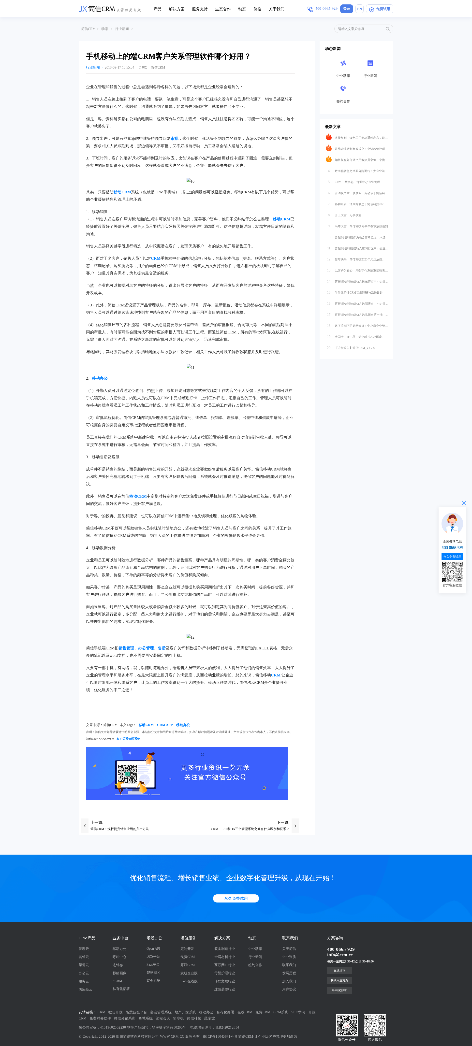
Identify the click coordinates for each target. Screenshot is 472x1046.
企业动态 (255, 949)
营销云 (84, 957)
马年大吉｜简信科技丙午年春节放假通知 (358, 226)
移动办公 (100, 378)
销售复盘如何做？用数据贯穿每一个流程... (358, 160)
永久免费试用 (236, 898)
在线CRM (244, 1012)
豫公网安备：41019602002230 (102, 1027)
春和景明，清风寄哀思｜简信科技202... (357, 204)
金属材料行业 (224, 957)
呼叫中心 (119, 957)
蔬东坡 (209, 1018)
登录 (346, 9)
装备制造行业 (224, 949)
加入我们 (289, 981)
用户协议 (289, 989)
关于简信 (289, 949)
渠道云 (84, 965)
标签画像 (119, 973)
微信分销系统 (124, 1018)
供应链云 (85, 989)
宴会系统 (153, 981)
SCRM (117, 981)
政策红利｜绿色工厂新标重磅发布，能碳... (358, 138)
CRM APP (165, 725)
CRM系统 (280, 1012)
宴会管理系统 (161, 1012)
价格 (257, 9)
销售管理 (126, 648)
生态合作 (223, 9)
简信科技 (194, 1018)
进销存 (118, 965)
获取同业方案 (339, 980)
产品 (158, 9)
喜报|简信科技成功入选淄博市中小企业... (357, 303)
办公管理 (146, 648)
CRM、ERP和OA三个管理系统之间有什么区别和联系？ (250, 829)
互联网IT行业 (224, 965)
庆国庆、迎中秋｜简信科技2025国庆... (355, 337)
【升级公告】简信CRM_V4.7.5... (352, 348)
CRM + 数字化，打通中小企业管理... (355, 182)
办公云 (84, 973)
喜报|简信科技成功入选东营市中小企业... (357, 281)
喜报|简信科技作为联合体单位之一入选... (357, 237)
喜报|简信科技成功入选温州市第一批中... (357, 314)
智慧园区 (153, 972)
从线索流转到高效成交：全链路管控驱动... (358, 149)
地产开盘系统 (185, 1012)
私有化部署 (121, 989)
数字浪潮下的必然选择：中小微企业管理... (357, 326)
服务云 (84, 981)
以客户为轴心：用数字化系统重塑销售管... (357, 270)
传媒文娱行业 (224, 981)
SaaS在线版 (189, 981)
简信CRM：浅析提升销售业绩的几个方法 (119, 829)
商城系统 (145, 1018)
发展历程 (289, 973)
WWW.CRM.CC (172, 1036)
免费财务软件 (100, 1018)
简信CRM (88, 29)
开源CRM (187, 965)
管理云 (84, 949)
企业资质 (289, 957)
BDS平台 (153, 956)
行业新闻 (122, 29)
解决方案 (177, 9)
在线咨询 (339, 970)
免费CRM (187, 957)
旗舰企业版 (189, 973)
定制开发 (187, 949)
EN (359, 9)
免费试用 (383, 9)
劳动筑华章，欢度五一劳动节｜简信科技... (358, 193)
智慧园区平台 (136, 1012)
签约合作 (255, 965)
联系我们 (289, 965)
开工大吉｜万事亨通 (345, 215)
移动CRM (122, 192)
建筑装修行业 (224, 989)
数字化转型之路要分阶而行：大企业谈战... (358, 171)
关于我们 (276, 9)
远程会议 (163, 1018)
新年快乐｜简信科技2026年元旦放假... (355, 259)
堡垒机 (178, 1018)
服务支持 (200, 9)
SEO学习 (298, 1012)
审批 (174, 138)
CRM (156, 258)
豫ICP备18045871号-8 (220, 1036)
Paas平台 (153, 964)
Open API (153, 948)
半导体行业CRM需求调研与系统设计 (355, 292)
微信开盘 (115, 1012)
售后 (162, 648)
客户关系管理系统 (128, 739)
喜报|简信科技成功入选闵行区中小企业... (357, 248)
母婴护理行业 (224, 973)
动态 (242, 9)
